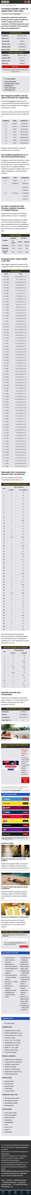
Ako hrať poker (9, 1105)
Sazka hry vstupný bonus (12, 1069)
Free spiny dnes (9, 1023)
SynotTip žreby (9, 1086)
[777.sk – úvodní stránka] (5, 2)
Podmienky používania (9, 1182)
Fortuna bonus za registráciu (13, 1062)
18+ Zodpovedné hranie (20, 1184)
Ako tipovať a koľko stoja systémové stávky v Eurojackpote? (14, 887)
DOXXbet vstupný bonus (12, 1064)
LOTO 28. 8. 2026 (10, 1038)
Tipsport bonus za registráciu (13, 1059)
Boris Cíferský (17, 13)
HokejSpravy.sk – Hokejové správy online (10, 995)
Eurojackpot (11, 101)
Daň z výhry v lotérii (10, 1113)
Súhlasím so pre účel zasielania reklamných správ (15, 943)
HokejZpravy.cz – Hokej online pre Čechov (25, 1008)
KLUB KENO (8, 1132)
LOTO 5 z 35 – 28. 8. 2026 (12, 1040)
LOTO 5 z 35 (8, 1127)
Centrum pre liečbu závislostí (14, 1175)
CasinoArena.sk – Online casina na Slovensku (10, 960)
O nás (3, 1180)
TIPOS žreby (8, 1088)
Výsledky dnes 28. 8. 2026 (12, 1030)
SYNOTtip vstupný (10, 1067)
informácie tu (5, 1154)
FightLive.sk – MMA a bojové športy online (24, 966)
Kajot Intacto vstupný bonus (13, 1071)
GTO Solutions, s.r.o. (7, 1186)
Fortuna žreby (9, 1084)
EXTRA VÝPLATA (10, 1117)
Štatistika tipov (9, 85)
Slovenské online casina (12, 1098)
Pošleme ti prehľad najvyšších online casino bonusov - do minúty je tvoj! (14, 935)
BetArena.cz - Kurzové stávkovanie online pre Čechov (24, 990)
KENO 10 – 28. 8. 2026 (11, 1047)
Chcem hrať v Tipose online (25, 780)
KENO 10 (7, 1129)
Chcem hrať (15, 66)
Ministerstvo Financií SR (19, 1171)
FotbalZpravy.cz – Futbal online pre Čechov (25, 973)
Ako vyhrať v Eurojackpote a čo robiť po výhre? (15, 917)
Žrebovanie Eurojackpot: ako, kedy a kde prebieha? (13, 859)
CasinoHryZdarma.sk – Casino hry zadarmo (11, 971)
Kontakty (9, 1180)
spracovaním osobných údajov (16, 942)
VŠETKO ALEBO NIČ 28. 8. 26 (13, 1033)
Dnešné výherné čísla (11, 1050)
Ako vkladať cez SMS (11, 1103)
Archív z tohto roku (10, 87)
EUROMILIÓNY (9, 1122)
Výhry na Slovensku (10, 81)
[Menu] (28, 2)
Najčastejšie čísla (10, 90)
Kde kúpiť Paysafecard (11, 1100)
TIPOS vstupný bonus (11, 1074)
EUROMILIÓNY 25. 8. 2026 (13, 1042)
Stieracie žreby (9, 1081)
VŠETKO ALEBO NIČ (11, 1115)
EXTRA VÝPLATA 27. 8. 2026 (13, 1035)
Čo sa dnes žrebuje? (11, 1052)
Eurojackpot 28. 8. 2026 (12, 1045)
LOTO (6, 1125)
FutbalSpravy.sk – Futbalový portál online (25, 960)
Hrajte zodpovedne (25, 786)
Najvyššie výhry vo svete (12, 83)
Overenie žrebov (10, 1091)
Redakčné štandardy (20, 1180)
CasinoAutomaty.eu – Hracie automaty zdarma (11, 977)
